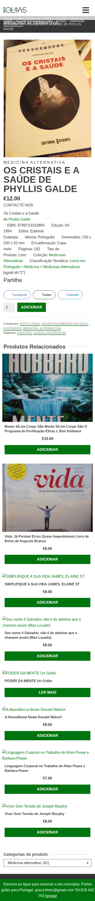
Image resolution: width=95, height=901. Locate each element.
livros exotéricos (49, 332)
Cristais (25, 332)
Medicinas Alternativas (61, 267)
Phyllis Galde (19, 219)
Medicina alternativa (42, 328)
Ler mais (47, 692)
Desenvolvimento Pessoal (65, 323)
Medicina (31, 267)
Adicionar (31, 307)
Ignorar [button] (51, 896)
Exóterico (12, 328)
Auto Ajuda (30, 323)
